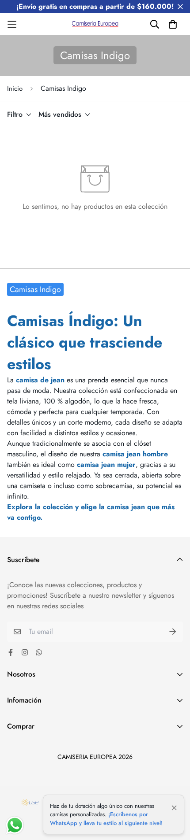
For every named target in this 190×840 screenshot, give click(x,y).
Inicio (15, 88)
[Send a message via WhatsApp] (14, 825)
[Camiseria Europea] (95, 24)
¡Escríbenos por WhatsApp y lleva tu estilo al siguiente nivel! (106, 818)
